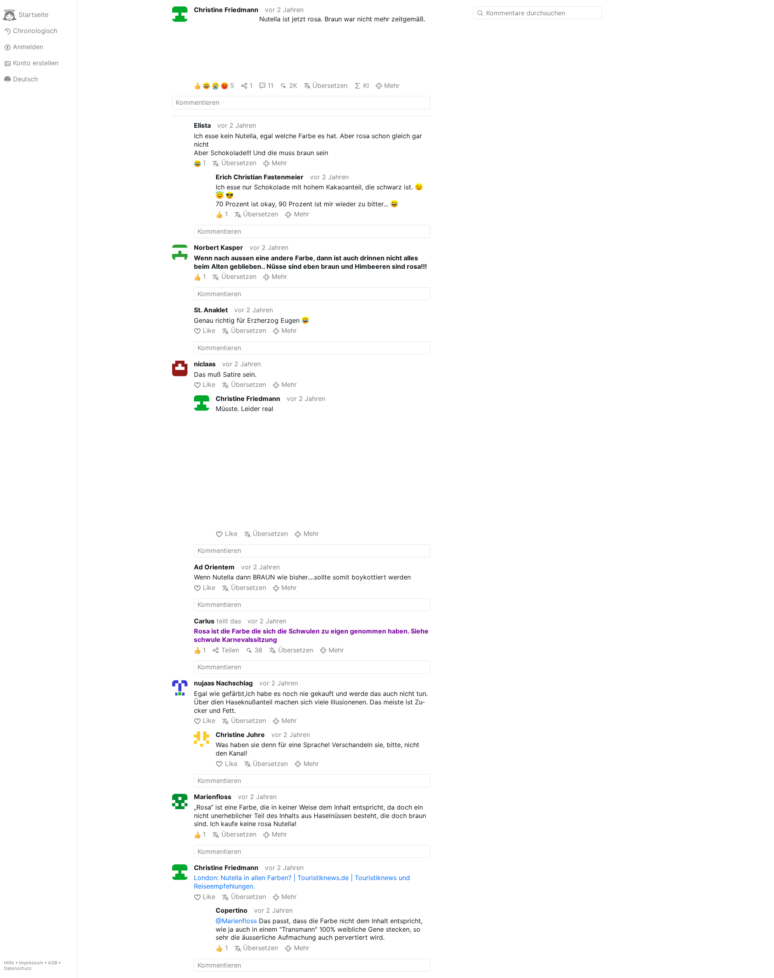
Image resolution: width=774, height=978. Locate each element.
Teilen (230, 650)
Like (209, 330)
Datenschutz (17, 968)
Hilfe (9, 963)
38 (258, 650)
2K (293, 85)
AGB (52, 963)
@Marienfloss (236, 921)
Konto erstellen (35, 63)
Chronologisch (35, 31)
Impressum (31, 963)
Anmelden (28, 47)
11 (270, 85)
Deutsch (25, 79)
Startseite (33, 14)
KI (365, 85)
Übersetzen (329, 85)
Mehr (391, 85)
